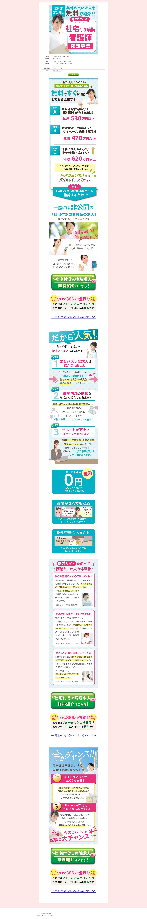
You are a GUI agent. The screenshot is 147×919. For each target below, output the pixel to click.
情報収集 (39, 915)
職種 (47, 61)
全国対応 (55, 56)
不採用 (43, 915)
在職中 (51, 915)
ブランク (47, 915)
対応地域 (47, 56)
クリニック (56, 63)
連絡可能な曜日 (47, 68)
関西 (68, 56)
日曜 (62, 68)
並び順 (47, 70)
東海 (60, 56)
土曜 (55, 68)
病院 (66, 63)
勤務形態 (47, 58)
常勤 (55, 58)
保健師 (55, 61)
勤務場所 (47, 63)
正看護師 (70, 61)
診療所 (71, 63)
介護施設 (61, 63)
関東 (64, 56)
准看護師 (60, 61)
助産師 (65, 61)
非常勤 (59, 58)
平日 (58, 68)
